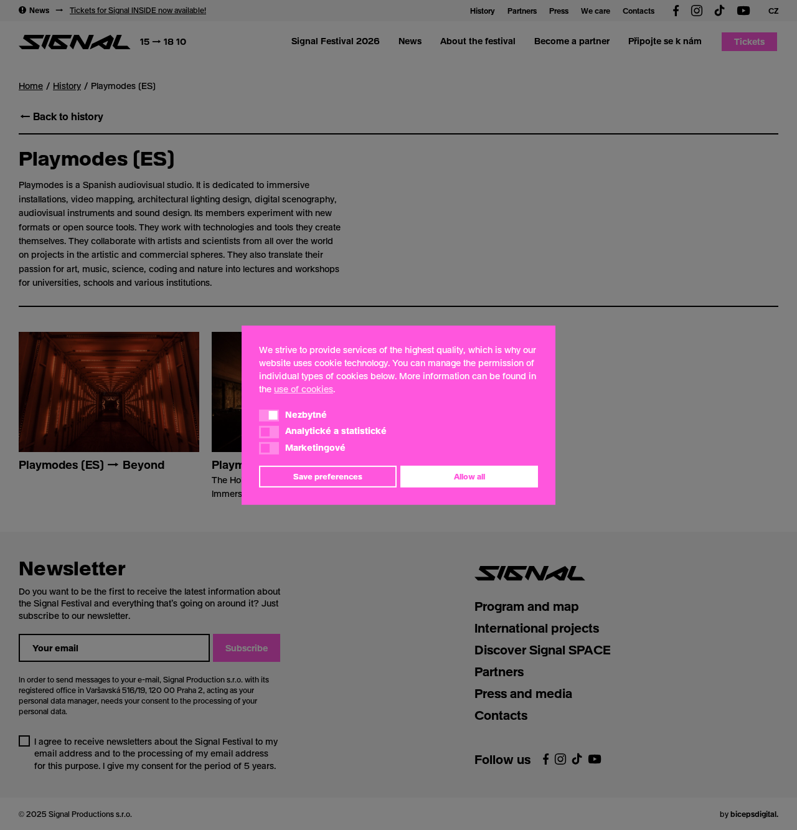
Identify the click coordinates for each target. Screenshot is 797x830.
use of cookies (303, 388)
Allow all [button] (469, 476)
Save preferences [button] (327, 476)
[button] (269, 415)
